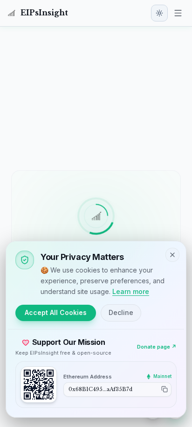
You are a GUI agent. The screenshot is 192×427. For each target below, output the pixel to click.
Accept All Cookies (56, 312)
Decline (121, 312)
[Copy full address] (164, 389)
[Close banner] (172, 255)
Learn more (130, 291)
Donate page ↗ (157, 346)
